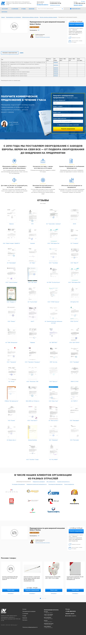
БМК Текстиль (53, 362)
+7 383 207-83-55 (48, 627)
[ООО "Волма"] (11, 412)
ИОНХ (74, 223)
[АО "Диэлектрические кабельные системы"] (53, 313)
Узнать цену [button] (10, 590)
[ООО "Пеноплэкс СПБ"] (32, 373)
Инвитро (11, 223)
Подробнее (10, 593)
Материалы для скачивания (29, 611)
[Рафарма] (32, 334)
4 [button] (45, 598)
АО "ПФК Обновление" (11, 342)
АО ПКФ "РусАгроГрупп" (53, 282)
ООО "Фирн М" (74, 262)
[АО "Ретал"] (11, 373)
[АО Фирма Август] (11, 431)
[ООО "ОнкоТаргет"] (32, 412)
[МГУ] (32, 215)
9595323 (56, 67)
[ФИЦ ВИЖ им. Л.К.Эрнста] (32, 392)
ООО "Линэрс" (11, 321)
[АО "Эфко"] (32, 254)
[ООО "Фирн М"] (74, 254)
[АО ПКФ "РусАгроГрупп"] (53, 274)
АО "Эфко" (32, 262)
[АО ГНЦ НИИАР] (53, 451)
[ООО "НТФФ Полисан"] (53, 293)
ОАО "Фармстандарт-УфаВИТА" (11, 243)
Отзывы (24, 615)
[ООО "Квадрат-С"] (11, 293)
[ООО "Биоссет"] (53, 373)
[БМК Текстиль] (53, 353)
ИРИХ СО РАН (74, 381)
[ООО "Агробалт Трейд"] (32, 451)
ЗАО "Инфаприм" (53, 440)
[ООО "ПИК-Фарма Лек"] (53, 235)
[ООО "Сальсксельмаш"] (11, 274)
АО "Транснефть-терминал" (53, 223)
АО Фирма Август (11, 440)
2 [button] (42, 598)
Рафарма (32, 342)
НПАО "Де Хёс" (74, 321)
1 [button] (40, 598)
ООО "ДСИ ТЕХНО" (74, 342)
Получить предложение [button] (76, 24)
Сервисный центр (76, 8)
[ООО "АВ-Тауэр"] (32, 274)
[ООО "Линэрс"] (11, 313)
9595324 (56, 69)
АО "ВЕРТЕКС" (53, 342)
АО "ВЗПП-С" (74, 401)
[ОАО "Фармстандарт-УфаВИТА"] (11, 235)
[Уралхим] (32, 235)
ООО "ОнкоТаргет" (32, 420)
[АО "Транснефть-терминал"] (53, 215)
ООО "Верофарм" (74, 420)
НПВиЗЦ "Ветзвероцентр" (11, 401)
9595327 (56, 75)
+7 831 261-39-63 (48, 624)
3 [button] (44, 598)
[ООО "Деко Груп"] (53, 392)
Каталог (24, 609)
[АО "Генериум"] (74, 235)
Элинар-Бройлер (32, 440)
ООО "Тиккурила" (11, 362)
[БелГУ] (32, 313)
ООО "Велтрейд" (74, 440)
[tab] (9, 52)
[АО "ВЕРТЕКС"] (53, 334)
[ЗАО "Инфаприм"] (53, 431)
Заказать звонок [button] (78, 5)
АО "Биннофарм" (11, 262)
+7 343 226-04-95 (48, 618)
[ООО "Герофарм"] (74, 353)
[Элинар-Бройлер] (32, 431)
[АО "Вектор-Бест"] (53, 412)
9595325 (56, 71)
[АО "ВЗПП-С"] (74, 392)
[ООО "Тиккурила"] (11, 353)
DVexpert (3, 611)
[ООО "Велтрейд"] (74, 431)
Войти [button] (83, 1)
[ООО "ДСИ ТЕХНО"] (74, 334)
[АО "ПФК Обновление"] (11, 334)
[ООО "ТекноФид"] (53, 254)
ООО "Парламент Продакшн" (32, 362)
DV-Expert (3, 3)
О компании (25, 613)
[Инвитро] (11, 215)
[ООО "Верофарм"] (74, 412)
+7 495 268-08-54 (79, 3)
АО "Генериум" (74, 243)
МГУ (32, 223)
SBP (38, 30)
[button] (42, 37)
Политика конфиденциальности (30, 627)
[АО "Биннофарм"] (11, 254)
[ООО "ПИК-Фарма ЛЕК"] (74, 274)
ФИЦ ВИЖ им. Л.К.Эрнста (32, 401)
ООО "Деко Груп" (53, 401)
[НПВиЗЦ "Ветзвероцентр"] (11, 392)
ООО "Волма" (11, 420)
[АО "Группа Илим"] (32, 293)
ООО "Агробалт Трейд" (32, 459)
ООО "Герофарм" (74, 362)
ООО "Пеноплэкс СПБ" (32, 381)
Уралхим (32, 243)
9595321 (56, 62)
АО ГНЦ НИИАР (53, 459)
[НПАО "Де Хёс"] (74, 313)
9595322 (56, 65)
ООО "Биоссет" (53, 381)
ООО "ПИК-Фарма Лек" (53, 243)
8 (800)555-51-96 (55, 3)
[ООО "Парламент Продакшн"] (32, 353)
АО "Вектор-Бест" (53, 420)
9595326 (56, 73)
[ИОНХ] (74, 215)
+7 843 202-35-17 (48, 621)
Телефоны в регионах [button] (55, 5)
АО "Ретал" (11, 381)
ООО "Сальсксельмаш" (12, 282)
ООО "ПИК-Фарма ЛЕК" (74, 282)
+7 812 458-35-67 (48, 615)
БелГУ (32, 321)
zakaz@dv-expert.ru (43, 4)
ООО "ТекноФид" (53, 262)
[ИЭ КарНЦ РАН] (74, 293)
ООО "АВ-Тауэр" (32, 282)
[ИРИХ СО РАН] (74, 373)
